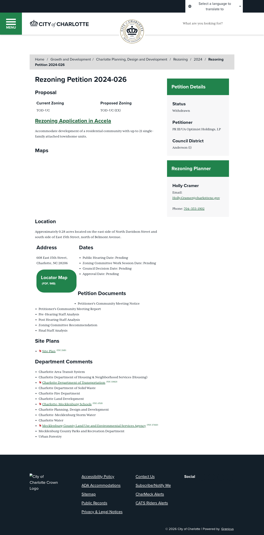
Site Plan (54, 351)
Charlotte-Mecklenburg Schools (72, 404)
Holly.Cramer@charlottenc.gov (196, 198)
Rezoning (181, 59)
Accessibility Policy (98, 476)
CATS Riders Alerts (152, 503)
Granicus (227, 529)
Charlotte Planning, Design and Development (132, 59)
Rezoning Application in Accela (73, 121)
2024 (198, 59)
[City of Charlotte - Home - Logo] (59, 23)
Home (39, 59)
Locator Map (54, 280)
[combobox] (214, 6)
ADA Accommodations (101, 485)
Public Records (94, 503)
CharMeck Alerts (150, 494)
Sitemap (89, 494)
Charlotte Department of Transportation (79, 383)
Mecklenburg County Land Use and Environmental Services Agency (100, 426)
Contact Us (145, 476)
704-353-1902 (194, 209)
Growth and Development (70, 59)
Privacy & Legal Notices (102, 512)
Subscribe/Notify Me (153, 485)
